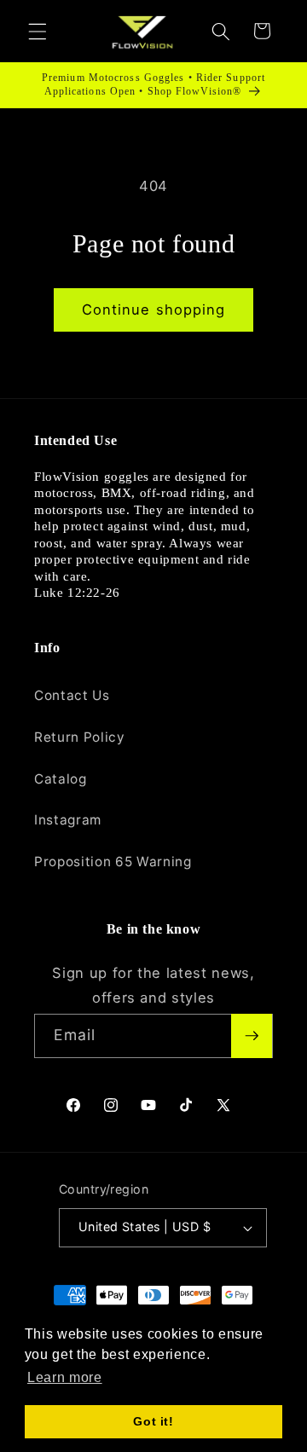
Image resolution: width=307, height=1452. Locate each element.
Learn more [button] (64, 1377)
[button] (37, 30)
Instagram (67, 820)
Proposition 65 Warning (113, 861)
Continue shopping (154, 309)
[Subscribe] (251, 1036)
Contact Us (72, 695)
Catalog (60, 779)
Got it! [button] (153, 1421)
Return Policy (79, 737)
